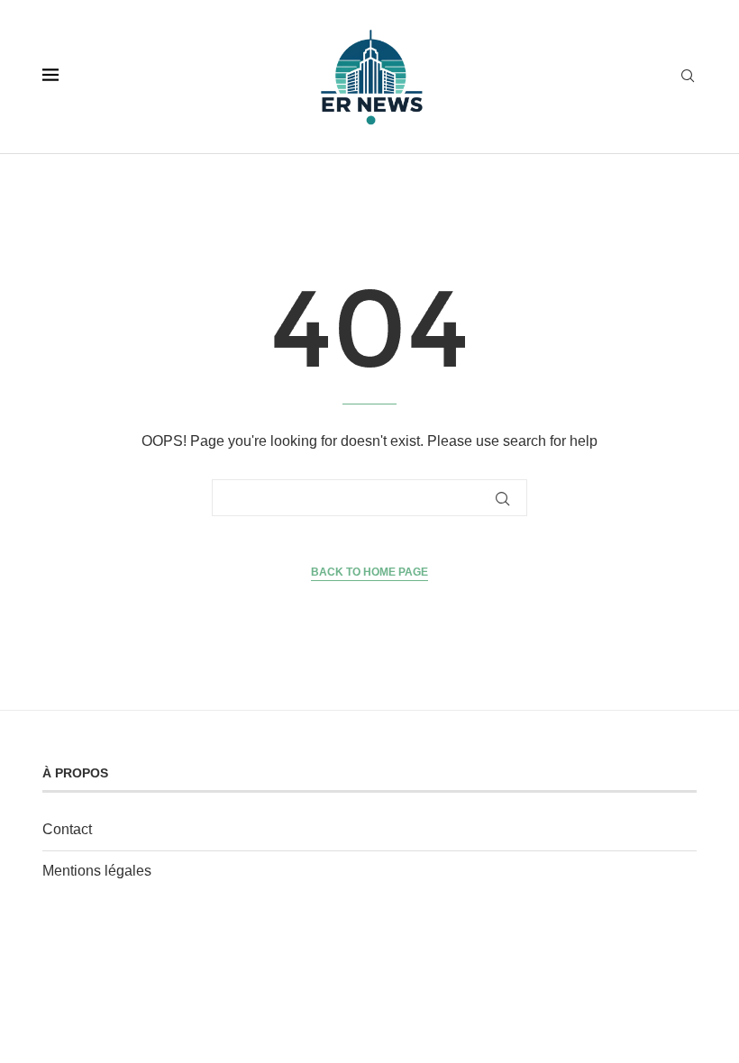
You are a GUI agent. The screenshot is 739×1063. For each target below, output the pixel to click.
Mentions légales (96, 870)
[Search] (688, 76)
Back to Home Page (369, 572)
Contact (67, 829)
